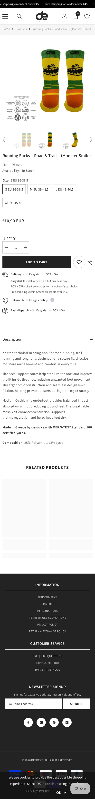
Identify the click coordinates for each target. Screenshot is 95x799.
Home (6, 29)
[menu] (5, 16)
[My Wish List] (87, 16)
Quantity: (9, 238)
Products (21, 29)
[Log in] (64, 16)
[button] (4, 139)
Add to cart (37, 262)
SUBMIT (76, 704)
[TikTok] (67, 722)
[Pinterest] (54, 722)
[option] (47, 80)
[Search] (19, 16)
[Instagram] (41, 722)
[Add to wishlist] (79, 262)
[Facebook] (28, 722)
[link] (24, 547)
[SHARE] (89, 262)
